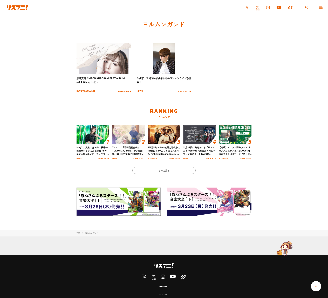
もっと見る (164, 170)
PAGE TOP (316, 286)
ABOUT (164, 286)
